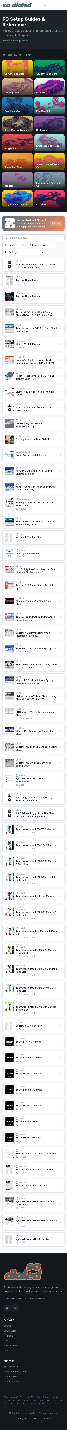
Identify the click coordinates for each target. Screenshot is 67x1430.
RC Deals (8, 1335)
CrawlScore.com (37, 1298)
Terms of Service (43, 1418)
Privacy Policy (23, 1418)
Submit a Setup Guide (15, 1371)
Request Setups (12, 1376)
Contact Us (12, 1366)
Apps (6, 1350)
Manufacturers (11, 1345)
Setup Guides (11, 1330)
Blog (6, 1340)
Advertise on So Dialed (15, 1381)
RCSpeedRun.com (13, 1298)
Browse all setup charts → (16, 40)
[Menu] (61, 5)
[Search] (45, 5)
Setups (7, 1325)
